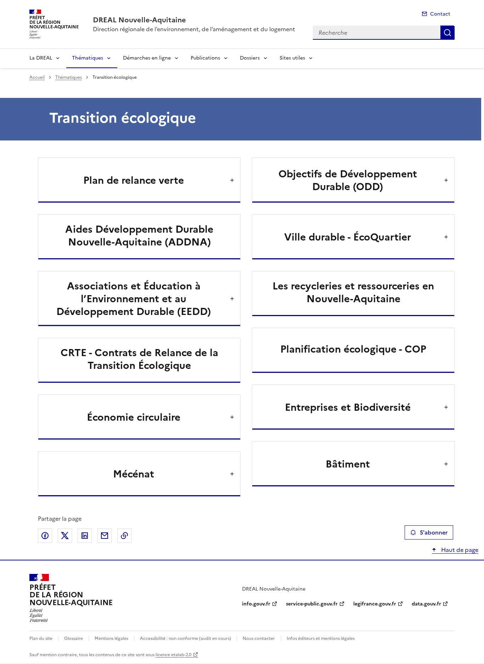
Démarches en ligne (147, 58)
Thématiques (87, 58)
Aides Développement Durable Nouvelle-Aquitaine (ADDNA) (139, 235)
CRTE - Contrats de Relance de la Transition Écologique (139, 359)
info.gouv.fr (256, 604)
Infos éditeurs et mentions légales (321, 638)
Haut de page (459, 550)
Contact (440, 14)
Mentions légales (111, 638)
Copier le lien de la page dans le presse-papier (124, 536)
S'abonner (434, 532)
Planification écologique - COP (353, 349)
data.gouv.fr (426, 604)
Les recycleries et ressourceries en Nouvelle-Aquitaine (353, 292)
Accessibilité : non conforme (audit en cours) (185, 638)
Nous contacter (259, 638)
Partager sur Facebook (45, 536)
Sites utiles (292, 58)
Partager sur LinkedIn (85, 536)
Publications (205, 58)
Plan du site (40, 638)
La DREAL (40, 58)
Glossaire (73, 638)
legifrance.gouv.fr (374, 604)
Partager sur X (65, 536)
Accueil (37, 77)
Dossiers (250, 58)
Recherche (447, 33)
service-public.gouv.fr (312, 604)
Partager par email (104, 536)
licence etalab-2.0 (173, 655)
